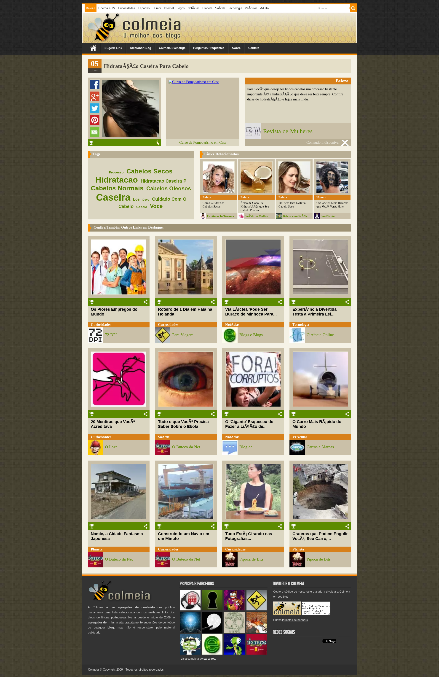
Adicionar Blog (140, 48)
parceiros (209, 658)
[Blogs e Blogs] (212, 653)
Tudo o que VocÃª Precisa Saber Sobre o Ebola (183, 424)
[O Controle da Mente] (190, 631)
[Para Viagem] (256, 609)
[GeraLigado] (190, 653)
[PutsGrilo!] (234, 653)
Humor (157, 8)
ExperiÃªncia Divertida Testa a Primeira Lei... (314, 311)
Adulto (264, 8)
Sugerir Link (113, 48)
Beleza (90, 8)
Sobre (236, 48)
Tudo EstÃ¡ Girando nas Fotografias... (248, 536)
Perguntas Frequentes (208, 48)
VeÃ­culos (251, 8)
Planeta (207, 8)
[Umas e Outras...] (234, 631)
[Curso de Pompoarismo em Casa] (194, 82)
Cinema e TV (106, 8)
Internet (169, 8)
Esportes (144, 8)
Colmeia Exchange (172, 48)
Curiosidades (126, 8)
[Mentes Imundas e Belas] (212, 631)
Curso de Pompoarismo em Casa (202, 142)
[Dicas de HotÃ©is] (190, 609)
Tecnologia (235, 8)
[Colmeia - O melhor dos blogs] (104, 41)
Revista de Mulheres (288, 131)
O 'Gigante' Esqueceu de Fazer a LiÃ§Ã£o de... (249, 424)
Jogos (181, 8)
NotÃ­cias (193, 8)
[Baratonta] (234, 609)
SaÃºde (220, 8)
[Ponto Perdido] (212, 609)
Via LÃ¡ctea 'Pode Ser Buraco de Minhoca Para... (251, 311)
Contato (253, 48)
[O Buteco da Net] (256, 653)
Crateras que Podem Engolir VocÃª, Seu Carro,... (320, 536)
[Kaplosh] (256, 631)
